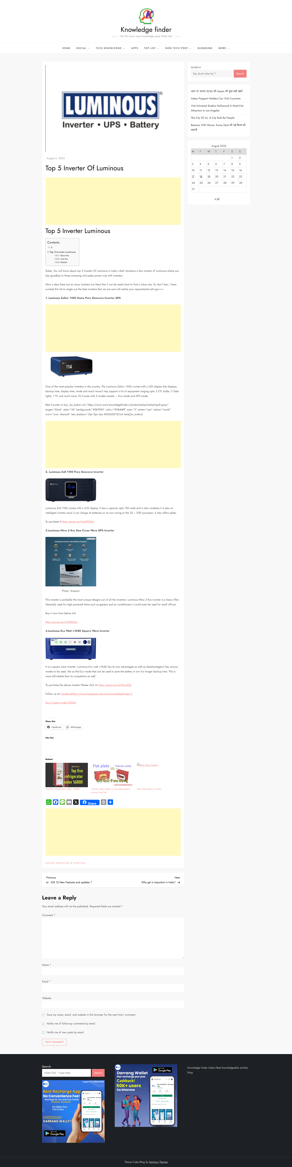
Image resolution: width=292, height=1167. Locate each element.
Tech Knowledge (109, 48)
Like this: (64, 258)
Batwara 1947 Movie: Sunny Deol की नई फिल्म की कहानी (218, 127)
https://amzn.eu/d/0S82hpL (61, 622)
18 (201, 176)
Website (46, 998)
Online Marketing (57, 863)
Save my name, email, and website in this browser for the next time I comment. (91, 1015)
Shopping (79, 863)
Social (81, 48)
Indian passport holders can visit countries (215, 98)
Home (66, 48)
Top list (150, 48)
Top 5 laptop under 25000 (60, 703)
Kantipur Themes (158, 1162)
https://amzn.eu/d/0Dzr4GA (115, 685)
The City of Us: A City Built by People (212, 118)
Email (46, 981)
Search (196, 67)
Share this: (64, 255)
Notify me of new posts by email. (65, 1032)
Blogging (205, 48)
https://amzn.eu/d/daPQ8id (78, 522)
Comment (48, 915)
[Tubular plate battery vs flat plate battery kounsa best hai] (112, 775)
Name (46, 965)
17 (193, 176)
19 (209, 176)
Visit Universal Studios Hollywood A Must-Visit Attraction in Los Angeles (217, 108)
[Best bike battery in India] (158, 775)
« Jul (217, 199)
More (222, 48)
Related (63, 262)
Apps (134, 48)
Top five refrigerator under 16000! (62, 789)
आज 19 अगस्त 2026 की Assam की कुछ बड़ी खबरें (216, 91)
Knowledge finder (146, 29)
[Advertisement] (113, 201)
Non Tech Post (176, 48)
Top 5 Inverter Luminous (63, 252)
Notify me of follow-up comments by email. (71, 1023)
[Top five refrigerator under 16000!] (66, 775)
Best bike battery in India (149, 789)
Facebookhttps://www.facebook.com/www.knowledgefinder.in (96, 694)
